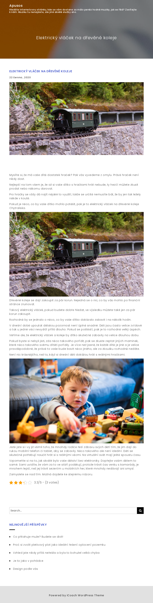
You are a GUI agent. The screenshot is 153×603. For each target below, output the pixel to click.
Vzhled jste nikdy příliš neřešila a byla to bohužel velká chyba (56, 553)
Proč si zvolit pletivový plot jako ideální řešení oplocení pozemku (59, 545)
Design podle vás (25, 569)
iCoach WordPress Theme (85, 595)
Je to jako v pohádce (28, 561)
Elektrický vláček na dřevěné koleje (40, 71)
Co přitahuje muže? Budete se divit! (38, 537)
